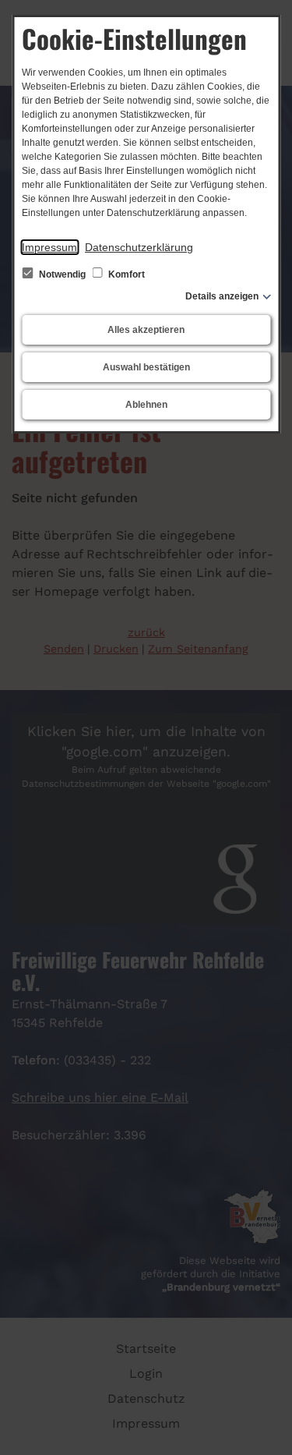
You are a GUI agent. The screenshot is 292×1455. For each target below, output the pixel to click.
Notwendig (62, 274)
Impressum (49, 247)
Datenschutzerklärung (139, 247)
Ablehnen (146, 404)
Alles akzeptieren (146, 329)
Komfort (125, 274)
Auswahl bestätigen (146, 367)
